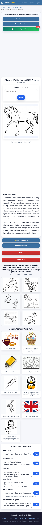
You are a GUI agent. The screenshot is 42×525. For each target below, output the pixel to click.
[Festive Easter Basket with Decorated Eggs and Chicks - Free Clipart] (31, 339)
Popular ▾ (31, 3)
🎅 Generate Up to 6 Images (25, 28)
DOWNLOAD (21, 260)
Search (21, 97)
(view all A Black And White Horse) (21, 275)
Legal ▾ (38, 3)
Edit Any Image (21, 19)
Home (3, 7)
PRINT (21, 253)
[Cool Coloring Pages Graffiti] (31, 363)
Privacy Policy (18, 518)
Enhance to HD (21, 246)
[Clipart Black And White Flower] (11, 407)
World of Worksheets (32, 518)
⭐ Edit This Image (21, 240)
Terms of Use (7, 518)
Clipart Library (16, 515)
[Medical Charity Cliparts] (11, 383)
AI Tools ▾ (24, 3)
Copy (36, 454)
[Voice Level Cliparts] (11, 339)
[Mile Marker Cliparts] (11, 363)
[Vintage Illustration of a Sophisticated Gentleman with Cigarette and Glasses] (11, 427)
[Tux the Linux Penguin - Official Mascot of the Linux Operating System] (31, 383)
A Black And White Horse (14, 7)
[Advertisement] (21, 55)
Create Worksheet (21, 24)
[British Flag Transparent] (31, 407)
